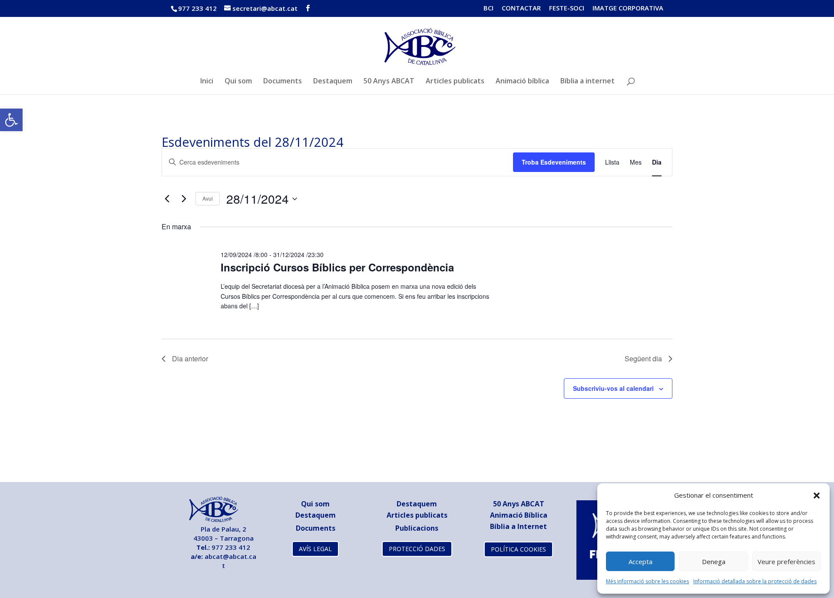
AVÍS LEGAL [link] (315, 549)
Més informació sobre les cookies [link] (647, 581)
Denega (713, 561)
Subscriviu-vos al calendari (613, 388)
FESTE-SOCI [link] (566, 8)
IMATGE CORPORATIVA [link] (627, 8)
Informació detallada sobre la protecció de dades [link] (755, 581)
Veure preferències (786, 561)
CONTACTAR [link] (521, 8)
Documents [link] (282, 82)
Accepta (640, 561)
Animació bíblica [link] (522, 82)
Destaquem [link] (332, 82)
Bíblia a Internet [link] (518, 526)
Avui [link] (207, 198)
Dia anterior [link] (190, 358)
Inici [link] (206, 82)
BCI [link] (488, 8)
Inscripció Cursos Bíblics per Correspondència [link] (337, 267)
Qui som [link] (238, 82)
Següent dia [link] (643, 358)
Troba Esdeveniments (554, 162)
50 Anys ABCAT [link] (389, 82)
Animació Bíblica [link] (518, 515)
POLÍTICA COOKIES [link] (518, 549)
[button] (816, 495)
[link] (11, 120)
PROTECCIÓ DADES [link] (417, 549)
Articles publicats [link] (455, 82)
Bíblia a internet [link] (587, 82)
